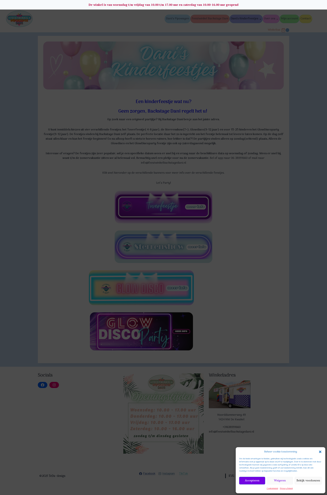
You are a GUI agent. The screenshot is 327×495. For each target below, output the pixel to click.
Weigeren (280, 480)
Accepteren (252, 480)
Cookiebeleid (272, 488)
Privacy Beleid (286, 488)
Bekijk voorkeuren (308, 480)
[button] (320, 451)
